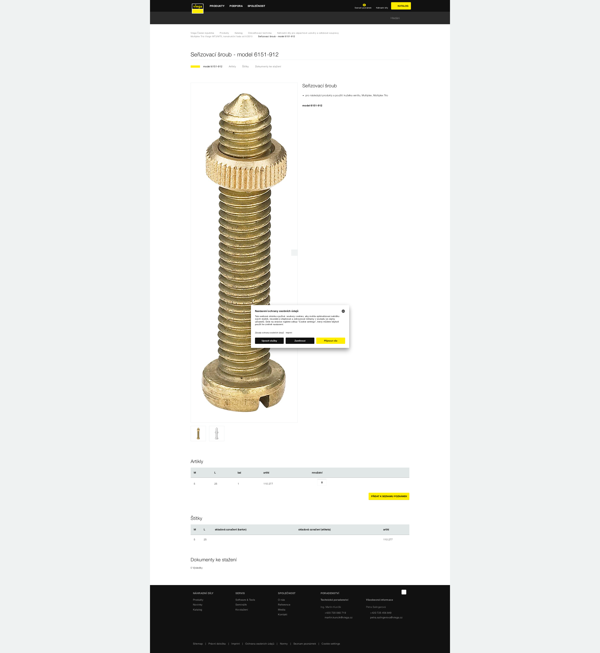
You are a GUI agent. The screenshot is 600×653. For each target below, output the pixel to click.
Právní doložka (217, 643)
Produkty (224, 33)
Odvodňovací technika (260, 33)
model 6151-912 (212, 66)
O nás (281, 599)
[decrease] (314, 484)
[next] (294, 252)
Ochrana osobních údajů (259, 643)
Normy (284, 643)
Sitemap (198, 643)
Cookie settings (331, 643)
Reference (284, 604)
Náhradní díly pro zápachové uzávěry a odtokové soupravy (308, 33)
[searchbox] (297, 18)
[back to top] (404, 592)
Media (281, 609)
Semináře (241, 604)
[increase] (330, 484)
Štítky (245, 66)
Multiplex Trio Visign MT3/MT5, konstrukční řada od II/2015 (221, 36)
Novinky (197, 604)
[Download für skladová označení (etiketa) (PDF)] (333, 530)
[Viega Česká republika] (198, 6)
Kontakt (282, 614)
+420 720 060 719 (335, 612)
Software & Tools (245, 599)
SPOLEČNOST (286, 593)
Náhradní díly (203, 593)
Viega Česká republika (202, 33)
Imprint (235, 643)
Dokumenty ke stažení (268, 66)
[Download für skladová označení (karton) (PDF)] (249, 530)
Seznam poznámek (304, 643)
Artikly (232, 66)
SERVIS (240, 593)
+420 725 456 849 (380, 612)
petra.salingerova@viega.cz (386, 617)
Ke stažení (241, 609)
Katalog (239, 33)
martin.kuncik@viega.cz (339, 617)
